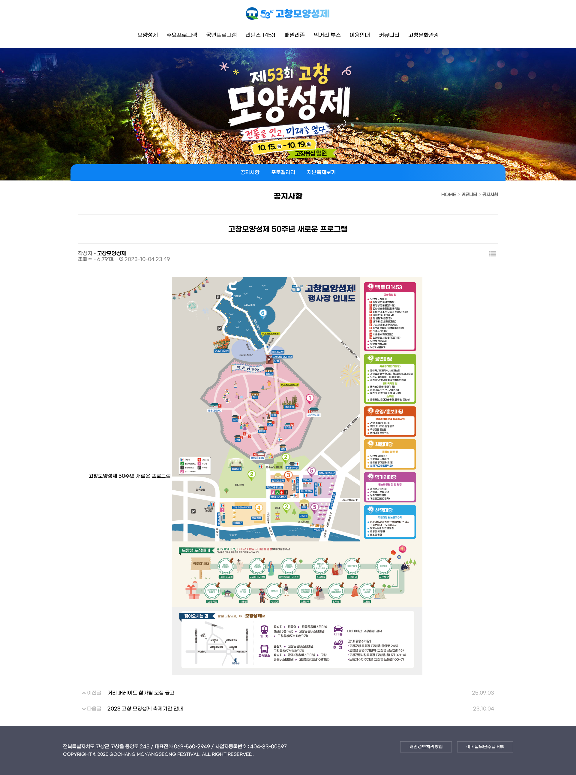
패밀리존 (294, 35)
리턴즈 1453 (260, 35)
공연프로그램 (221, 35)
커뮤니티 (389, 35)
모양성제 (147, 35)
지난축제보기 (321, 173)
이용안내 (360, 35)
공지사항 (250, 173)
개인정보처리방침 (426, 746)
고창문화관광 (423, 35)
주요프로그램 (181, 35)
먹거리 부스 (327, 35)
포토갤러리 (283, 173)
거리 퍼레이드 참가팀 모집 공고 (141, 693)
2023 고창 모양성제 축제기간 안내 (145, 709)
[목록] (492, 255)
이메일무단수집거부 (485, 746)
